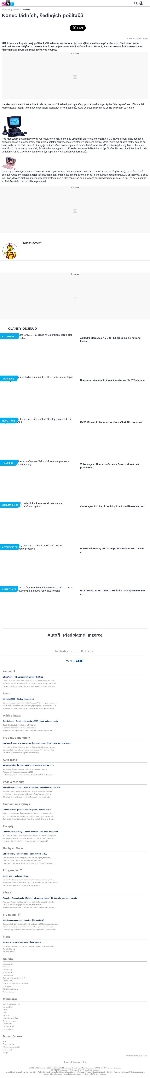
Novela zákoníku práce (28, 810)
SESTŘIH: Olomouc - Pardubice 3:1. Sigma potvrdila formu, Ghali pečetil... (29, 946)
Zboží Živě (7, 967)
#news (26, 876)
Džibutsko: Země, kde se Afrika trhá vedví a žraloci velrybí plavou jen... (28, 863)
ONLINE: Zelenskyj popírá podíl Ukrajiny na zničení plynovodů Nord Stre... (29, 686)
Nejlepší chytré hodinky (13, 788)
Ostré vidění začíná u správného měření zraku (19, 725)
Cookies (109, 1072)
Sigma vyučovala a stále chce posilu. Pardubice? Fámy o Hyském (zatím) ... (30, 703)
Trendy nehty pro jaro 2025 (27, 721)
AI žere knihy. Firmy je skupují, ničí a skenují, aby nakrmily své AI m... (27, 794)
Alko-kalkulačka (10, 765)
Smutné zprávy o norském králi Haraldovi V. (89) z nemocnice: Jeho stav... (29, 681)
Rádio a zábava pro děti (11, 1047)
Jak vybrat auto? (9, 992)
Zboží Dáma (7, 972)
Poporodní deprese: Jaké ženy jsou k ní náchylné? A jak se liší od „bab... (28, 902)
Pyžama (6, 1015)
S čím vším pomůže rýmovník (64, 898)
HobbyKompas (8, 981)
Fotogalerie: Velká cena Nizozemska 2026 (18, 772)
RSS (84, 1062)
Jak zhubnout (9, 721)
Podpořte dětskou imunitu (14, 898)
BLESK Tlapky (9, 854)
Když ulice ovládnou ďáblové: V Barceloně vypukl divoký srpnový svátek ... (29, 747)
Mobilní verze (87, 651)
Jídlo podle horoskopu (48, 832)
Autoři (53, 635)
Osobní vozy (7, 969)
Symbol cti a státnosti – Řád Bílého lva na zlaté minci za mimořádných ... (28, 813)
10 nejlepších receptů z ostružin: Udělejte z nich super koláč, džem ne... (28, 838)
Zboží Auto (7, 986)
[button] (147, 3)
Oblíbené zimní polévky (13, 832)
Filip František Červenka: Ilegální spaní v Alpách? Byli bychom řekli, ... (28, 858)
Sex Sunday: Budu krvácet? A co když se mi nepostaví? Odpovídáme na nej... (30, 882)
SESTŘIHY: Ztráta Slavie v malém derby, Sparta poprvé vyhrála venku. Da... (30, 706)
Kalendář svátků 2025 (25, 677)
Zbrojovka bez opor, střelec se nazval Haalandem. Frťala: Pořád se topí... (29, 708)
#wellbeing (18, 876)
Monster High (7, 1007)
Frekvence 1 (7, 1050)
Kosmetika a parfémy (10, 1018)
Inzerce (95, 635)
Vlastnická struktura (137, 1072)
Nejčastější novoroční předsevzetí (17, 743)
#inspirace (7, 876)
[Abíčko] (7, 6)
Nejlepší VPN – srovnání (50, 788)
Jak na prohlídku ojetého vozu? (14, 978)
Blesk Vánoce (9, 677)
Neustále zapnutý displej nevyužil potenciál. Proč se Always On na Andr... (29, 791)
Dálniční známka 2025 (44, 765)
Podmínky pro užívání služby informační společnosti (56, 1072)
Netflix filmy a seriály (38, 854)
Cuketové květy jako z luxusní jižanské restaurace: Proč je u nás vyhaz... (29, 750)
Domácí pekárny (31, 832)
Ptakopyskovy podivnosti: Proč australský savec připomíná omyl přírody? (29, 930)
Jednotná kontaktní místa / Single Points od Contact (62, 1074)
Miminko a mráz (40, 743)
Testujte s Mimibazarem (11, 1004)
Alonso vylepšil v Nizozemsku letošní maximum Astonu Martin (25, 769)
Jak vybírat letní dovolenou (59, 743)
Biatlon (20, 699)
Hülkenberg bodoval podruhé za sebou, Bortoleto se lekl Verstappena (27, 775)
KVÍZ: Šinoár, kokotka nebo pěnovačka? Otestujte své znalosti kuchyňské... (30, 835)
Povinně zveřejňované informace (94, 1074)
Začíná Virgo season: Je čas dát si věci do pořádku (21, 885)
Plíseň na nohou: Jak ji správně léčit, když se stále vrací (23, 905)
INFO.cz (39, 677)
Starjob (5, 1041)
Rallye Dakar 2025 (26, 765)
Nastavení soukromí (121, 1072)
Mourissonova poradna (13, 920)
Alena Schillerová (9, 949)
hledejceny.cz (8, 964)
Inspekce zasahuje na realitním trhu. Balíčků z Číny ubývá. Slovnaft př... (28, 816)
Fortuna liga (36, 942)
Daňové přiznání (10, 810)
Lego (4, 1012)
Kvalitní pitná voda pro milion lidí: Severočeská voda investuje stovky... (28, 730)
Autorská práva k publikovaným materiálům (21, 1072)
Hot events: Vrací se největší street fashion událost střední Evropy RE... (28, 880)
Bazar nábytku (8, 1029)
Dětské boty (7, 1024)
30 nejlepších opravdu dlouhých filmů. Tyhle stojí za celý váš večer (26, 797)
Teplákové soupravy (10, 1021)
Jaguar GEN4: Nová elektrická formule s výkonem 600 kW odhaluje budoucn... (31, 924)
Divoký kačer (22, 854)
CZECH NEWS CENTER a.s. (57, 1068)
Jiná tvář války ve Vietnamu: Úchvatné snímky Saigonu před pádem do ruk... (30, 683)
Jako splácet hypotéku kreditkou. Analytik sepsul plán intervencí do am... (28, 819)
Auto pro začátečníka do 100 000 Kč (16, 983)
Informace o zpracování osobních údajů (91, 1072)
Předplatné (74, 635)
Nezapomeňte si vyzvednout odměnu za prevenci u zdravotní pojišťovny (28, 907)
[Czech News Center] (80, 660)
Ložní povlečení (8, 1026)
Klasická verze (65, 651)
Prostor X (7, 942)
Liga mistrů (29, 699)
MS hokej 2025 (9, 699)
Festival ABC (38, 920)
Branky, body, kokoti (21, 942)
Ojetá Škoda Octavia (10, 989)
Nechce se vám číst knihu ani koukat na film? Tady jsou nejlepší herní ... (28, 927)
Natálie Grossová (9, 952)
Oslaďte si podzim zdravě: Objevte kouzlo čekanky (21, 753)
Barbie (5, 1010)
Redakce (76, 1062)
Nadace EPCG (45, 810)
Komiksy (28, 920)
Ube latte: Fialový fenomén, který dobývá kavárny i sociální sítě (25, 841)
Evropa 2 (6, 1053)
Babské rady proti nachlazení (38, 898)
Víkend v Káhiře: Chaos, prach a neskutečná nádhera (22, 860)
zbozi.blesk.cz (8, 975)
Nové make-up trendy (49, 721)
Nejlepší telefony (31, 788)
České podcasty (9, 1044)
